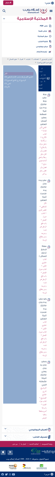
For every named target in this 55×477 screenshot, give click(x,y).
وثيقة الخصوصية (47, 444)
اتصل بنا (23, 444)
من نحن (14, 444)
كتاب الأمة (42, 31)
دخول (7, 3)
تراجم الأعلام (42, 52)
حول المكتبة (43, 36)
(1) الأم (7, 87)
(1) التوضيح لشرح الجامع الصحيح (15, 80)
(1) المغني (8, 83)
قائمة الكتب (43, 41)
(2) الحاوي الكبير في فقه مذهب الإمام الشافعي (19, 77)
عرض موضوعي (42, 46)
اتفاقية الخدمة (33, 444)
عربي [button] (48, 3)
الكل (6, 73)
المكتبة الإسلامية (33, 18)
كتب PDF (44, 26)
